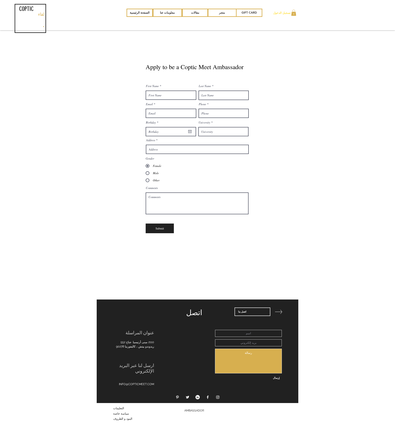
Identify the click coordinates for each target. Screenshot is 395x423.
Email (149, 104)
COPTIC (26, 8)
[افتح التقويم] (190, 131)
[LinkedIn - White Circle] (197, 397)
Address (150, 140)
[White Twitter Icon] (187, 397)
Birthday (152, 122)
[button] (293, 13)
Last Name (205, 86)
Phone (202, 104)
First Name (152, 86)
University (204, 122)
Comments (152, 187)
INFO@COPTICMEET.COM (136, 384)
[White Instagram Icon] (218, 397)
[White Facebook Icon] (208, 397)
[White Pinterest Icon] (177, 397)
